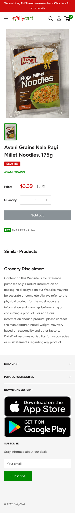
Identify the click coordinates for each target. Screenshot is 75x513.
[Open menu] (6, 18)
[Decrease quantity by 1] (24, 200)
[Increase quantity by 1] (46, 200)
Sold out (37, 215)
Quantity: (11, 200)
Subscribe (17, 476)
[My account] (59, 18)
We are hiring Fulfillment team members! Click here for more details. (37, 6)
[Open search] (51, 18)
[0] (67, 18)
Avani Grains (14, 172)
